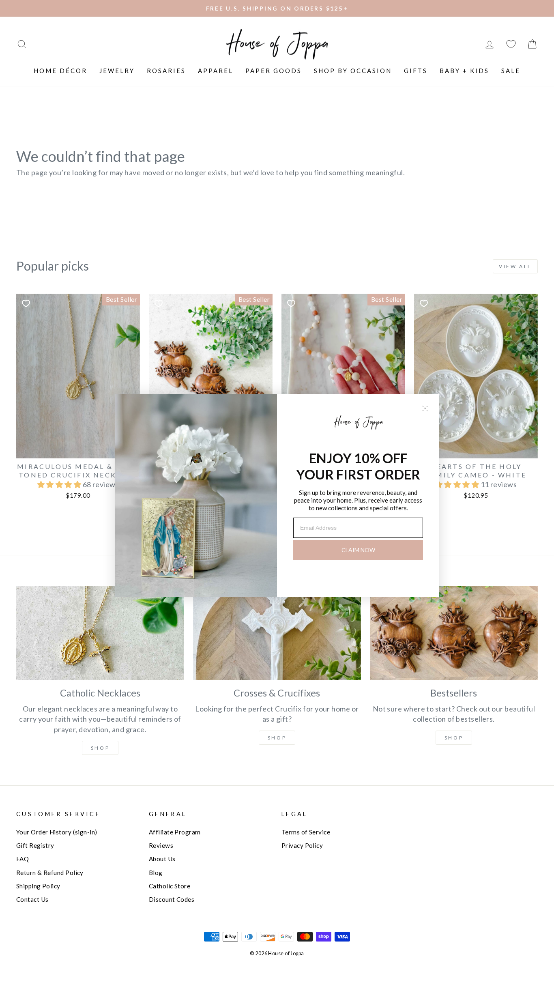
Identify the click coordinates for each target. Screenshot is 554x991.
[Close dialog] (425, 408)
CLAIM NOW (358, 549)
